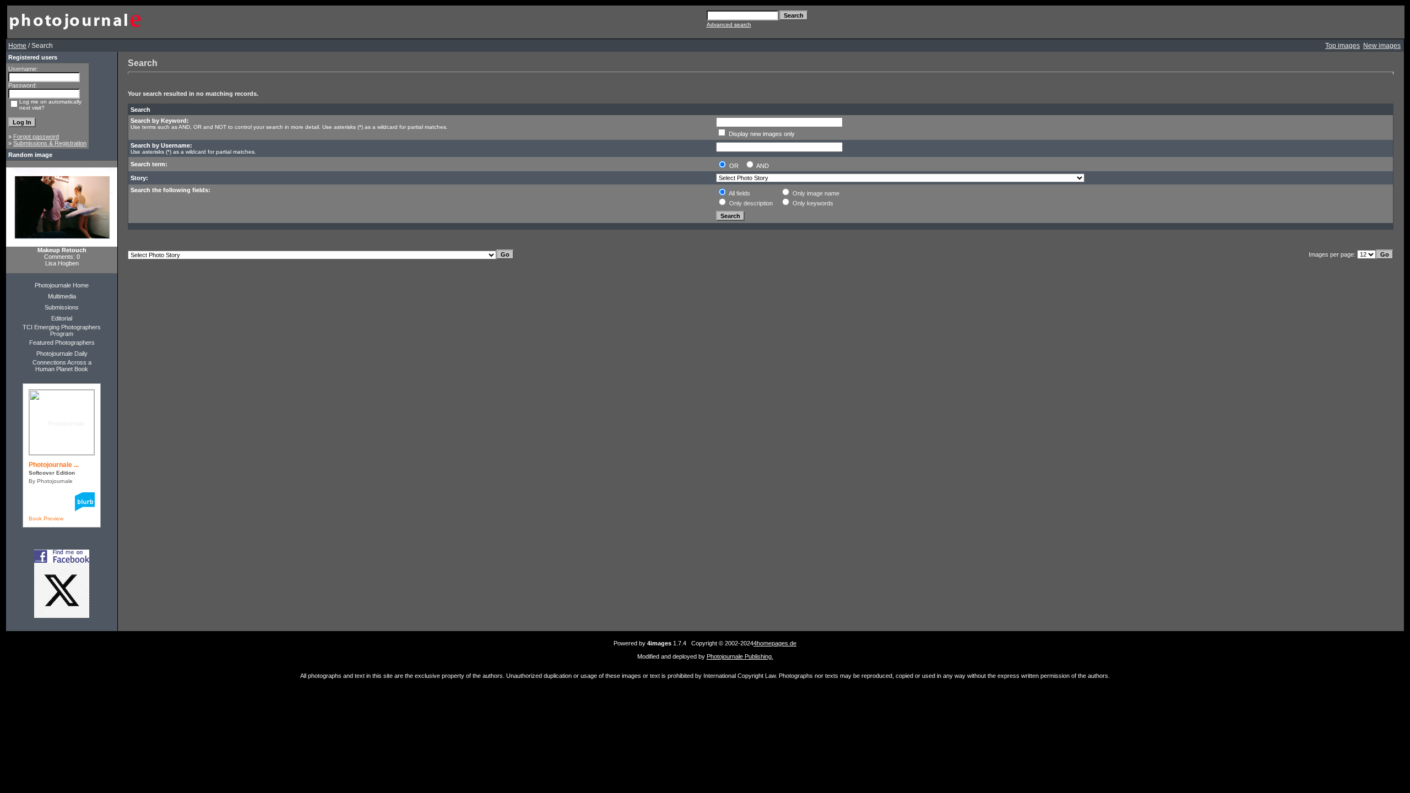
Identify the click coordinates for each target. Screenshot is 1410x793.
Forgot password (36, 136)
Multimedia (62, 296)
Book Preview (46, 518)
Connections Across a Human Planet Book (61, 365)
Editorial (61, 318)
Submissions (62, 307)
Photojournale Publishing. (740, 656)
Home (17, 46)
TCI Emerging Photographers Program (62, 330)
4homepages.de (774, 643)
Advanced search (729, 24)
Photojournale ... (54, 465)
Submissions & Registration (49, 143)
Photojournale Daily (62, 353)
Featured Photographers (62, 342)
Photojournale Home (62, 285)
